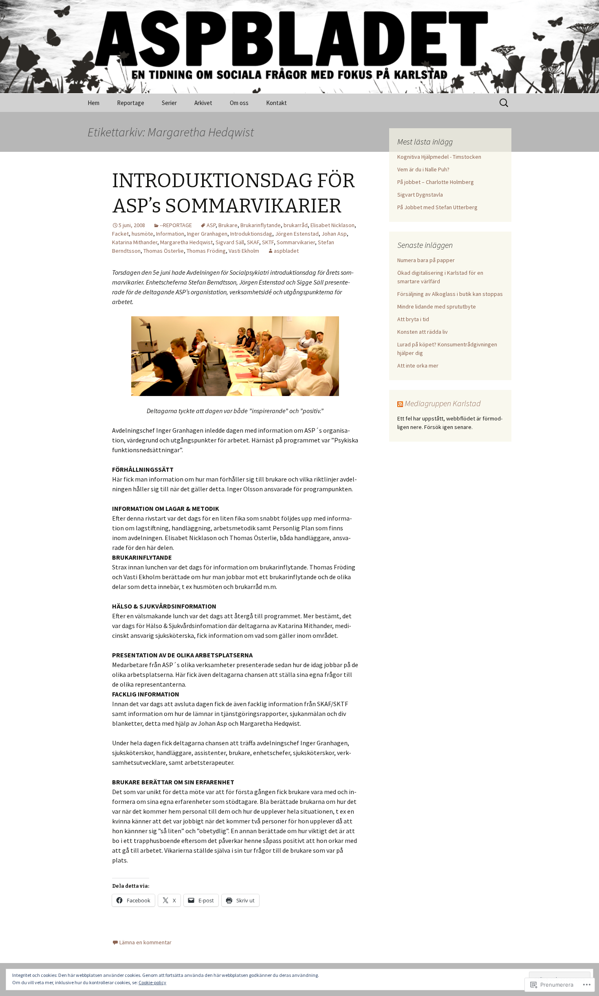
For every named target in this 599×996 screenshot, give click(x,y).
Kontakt (276, 103)
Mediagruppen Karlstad (443, 403)
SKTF (268, 242)
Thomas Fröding (206, 250)
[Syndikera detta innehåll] (400, 403)
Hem (93, 103)
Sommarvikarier (296, 242)
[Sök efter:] (504, 103)
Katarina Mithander (134, 242)
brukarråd (296, 225)
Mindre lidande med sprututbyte (436, 306)
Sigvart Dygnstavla (420, 194)
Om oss (239, 103)
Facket (120, 233)
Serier (169, 103)
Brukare (228, 225)
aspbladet (286, 250)
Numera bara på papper (426, 260)
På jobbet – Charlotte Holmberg (435, 182)
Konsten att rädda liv (422, 331)
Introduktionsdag (251, 233)
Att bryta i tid (413, 319)
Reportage (130, 103)
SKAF (253, 242)
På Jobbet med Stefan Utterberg (437, 207)
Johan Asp (334, 233)
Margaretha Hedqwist (186, 242)
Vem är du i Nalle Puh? (423, 169)
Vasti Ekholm (244, 250)
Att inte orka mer (417, 365)
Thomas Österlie (163, 250)
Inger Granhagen (207, 233)
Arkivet (203, 103)
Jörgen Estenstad (297, 233)
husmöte (142, 233)
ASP (211, 225)
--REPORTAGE (176, 225)
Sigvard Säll (230, 242)
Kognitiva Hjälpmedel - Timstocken (439, 156)
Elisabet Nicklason (333, 225)
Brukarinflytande (260, 225)
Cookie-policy (152, 982)
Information (170, 233)
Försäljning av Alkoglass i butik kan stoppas (450, 294)
